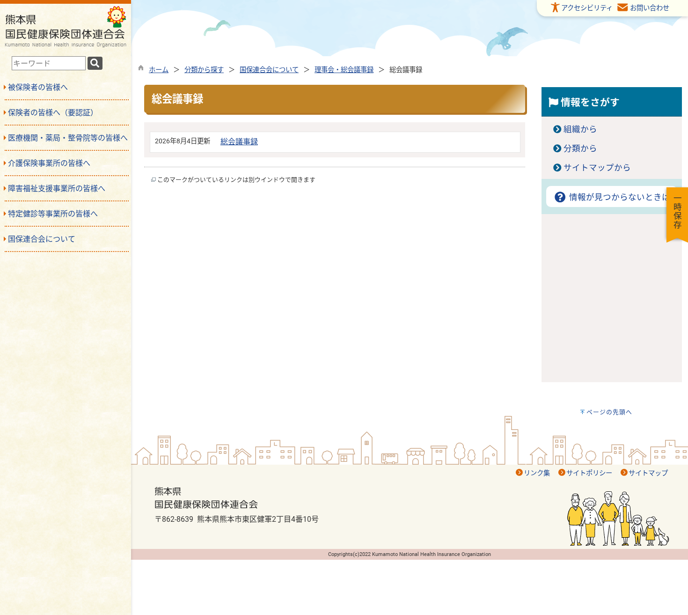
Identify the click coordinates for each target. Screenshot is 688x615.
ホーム (158, 70)
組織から (580, 129)
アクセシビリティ (587, 8)
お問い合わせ (649, 8)
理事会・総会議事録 (344, 70)
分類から (580, 148)
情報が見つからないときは (618, 197)
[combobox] (48, 63)
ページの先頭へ (609, 411)
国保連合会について (269, 70)
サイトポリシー (589, 473)
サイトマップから (597, 167)
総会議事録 (239, 141)
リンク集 (537, 473)
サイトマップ (648, 473)
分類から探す (204, 70)
